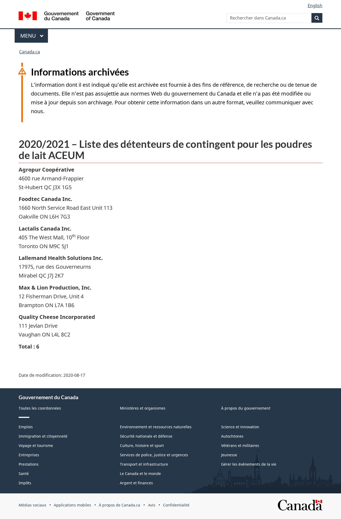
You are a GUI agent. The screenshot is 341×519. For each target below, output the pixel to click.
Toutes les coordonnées (40, 408)
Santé (24, 473)
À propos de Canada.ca (119, 505)
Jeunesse (229, 454)
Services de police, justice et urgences (154, 454)
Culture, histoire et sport (142, 445)
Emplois (26, 426)
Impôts (25, 482)
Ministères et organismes (142, 408)
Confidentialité (176, 505)
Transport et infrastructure (144, 464)
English (315, 6)
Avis (151, 505)
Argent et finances (136, 482)
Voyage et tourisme (36, 445)
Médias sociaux (32, 505)
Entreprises (29, 454)
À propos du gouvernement (245, 408)
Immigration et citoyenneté (43, 436)
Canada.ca (29, 52)
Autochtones (232, 436)
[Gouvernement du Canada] (67, 16)
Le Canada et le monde (140, 473)
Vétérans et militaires (240, 445)
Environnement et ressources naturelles (156, 426)
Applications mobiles (72, 505)
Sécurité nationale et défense (146, 436)
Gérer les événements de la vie (248, 464)
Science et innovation (240, 426)
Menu (28, 35)
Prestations (29, 464)
